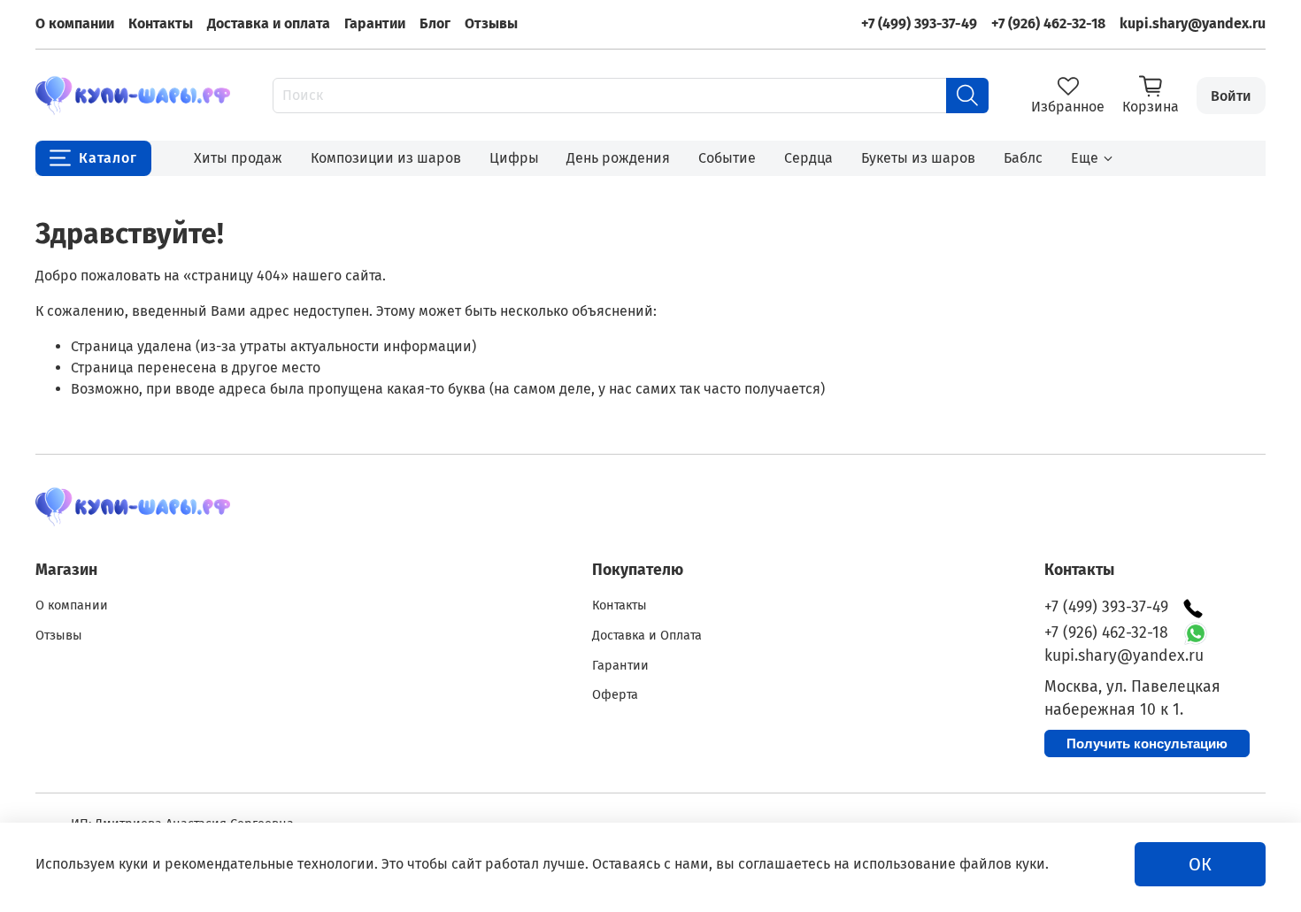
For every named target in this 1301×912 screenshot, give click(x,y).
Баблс (1023, 157)
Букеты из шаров (918, 157)
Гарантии (374, 23)
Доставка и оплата (268, 23)
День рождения (618, 157)
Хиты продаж (238, 157)
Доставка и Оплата (647, 635)
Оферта (615, 694)
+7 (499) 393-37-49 (919, 23)
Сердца (808, 157)
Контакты (160, 23)
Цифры (514, 157)
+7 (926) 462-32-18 (1048, 23)
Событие (727, 157)
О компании (74, 23)
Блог (435, 23)
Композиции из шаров (386, 157)
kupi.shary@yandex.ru (1193, 23)
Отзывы (491, 23)
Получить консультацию (1147, 743)
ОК (1200, 864)
